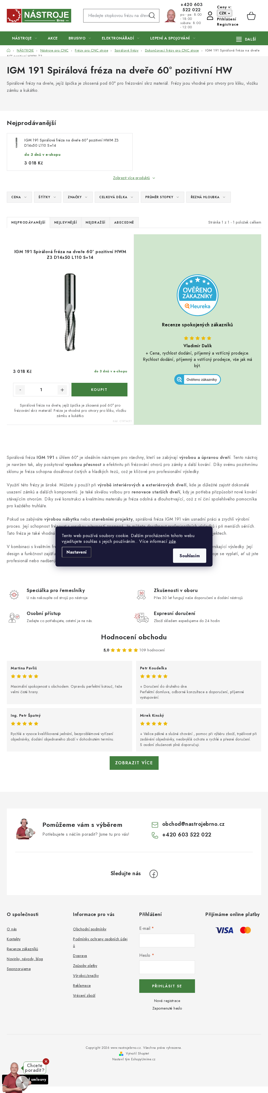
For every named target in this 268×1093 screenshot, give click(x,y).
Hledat (152, 15)
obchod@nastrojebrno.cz (193, 824)
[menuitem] (24, 38)
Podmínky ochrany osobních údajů (100, 942)
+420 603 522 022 (192, 7)
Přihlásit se (167, 986)
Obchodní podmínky (90, 929)
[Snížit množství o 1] (20, 390)
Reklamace (82, 985)
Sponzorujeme (19, 968)
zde (172, 541)
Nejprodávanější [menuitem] (28, 222)
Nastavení (76, 552)
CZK (223, 13)
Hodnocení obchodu (134, 637)
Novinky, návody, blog (25, 958)
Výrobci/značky (86, 975)
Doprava (80, 955)
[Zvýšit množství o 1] (62, 390)
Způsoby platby (85, 965)
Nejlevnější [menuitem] (65, 222)
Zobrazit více (134, 763)
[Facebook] (153, 874)
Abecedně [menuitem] (124, 222)
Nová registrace (167, 1000)
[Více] (246, 39)
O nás (12, 929)
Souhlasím (190, 556)
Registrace (228, 24)
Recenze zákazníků (22, 949)
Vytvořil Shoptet (137, 1053)
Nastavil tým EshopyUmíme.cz (134, 1059)
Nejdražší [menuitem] (95, 222)
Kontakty (13, 939)
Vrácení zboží (84, 995)
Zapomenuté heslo (167, 1008)
